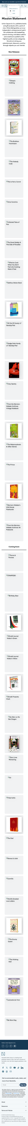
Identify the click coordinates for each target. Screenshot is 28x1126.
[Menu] (3, 5)
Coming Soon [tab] (14, 547)
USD (13, 11)
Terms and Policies (7, 1110)
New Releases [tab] (14, 52)
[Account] (22, 6)
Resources (5, 1106)
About (3, 1102)
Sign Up (23, 1085)
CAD (13, 13)
